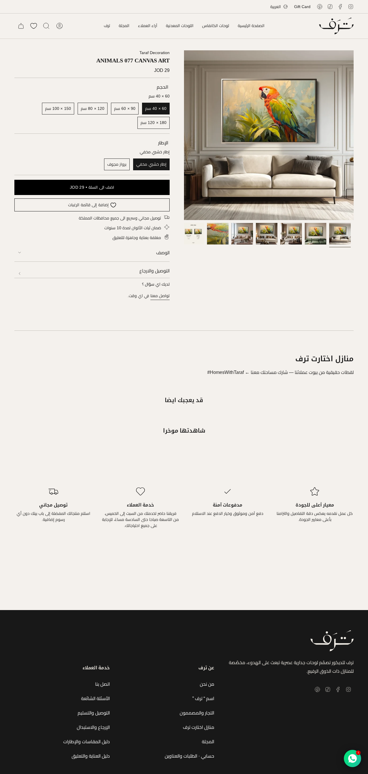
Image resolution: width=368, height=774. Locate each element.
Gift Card (302, 6)
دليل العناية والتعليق (91, 756)
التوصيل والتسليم (94, 712)
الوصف (163, 252)
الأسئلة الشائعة (95, 698)
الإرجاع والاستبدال (93, 727)
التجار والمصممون (197, 712)
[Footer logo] (332, 640)
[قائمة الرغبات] (33, 26)
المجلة (208, 741)
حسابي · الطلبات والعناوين (189, 756)
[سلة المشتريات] (21, 26)
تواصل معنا (160, 295)
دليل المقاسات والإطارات (86, 741)
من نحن (207, 684)
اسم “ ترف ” (203, 698)
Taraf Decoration (154, 52)
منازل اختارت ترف (198, 727)
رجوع (184, 135)
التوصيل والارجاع (154, 270)
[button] (215, 26)
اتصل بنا (102, 684)
